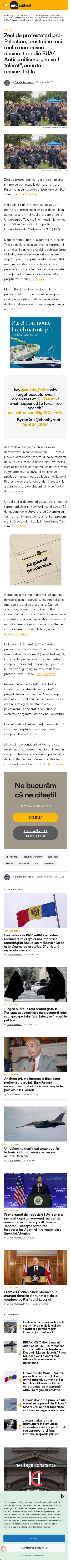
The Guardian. (27, 194)
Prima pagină (10, 15)
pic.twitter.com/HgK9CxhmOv (35, 412)
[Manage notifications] (3, 1548)
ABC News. (19, 526)
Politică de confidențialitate (32, 1555)
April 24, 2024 (35, 424)
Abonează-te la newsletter (36, 833)
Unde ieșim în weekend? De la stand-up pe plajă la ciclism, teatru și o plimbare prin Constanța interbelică (43, 1327)
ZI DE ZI (17, 931)
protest (10, 863)
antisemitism (12, 857)
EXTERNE (25, 15)
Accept (34, 1538)
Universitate (49, 863)
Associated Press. (16, 634)
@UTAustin (47, 398)
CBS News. (36, 279)
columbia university (33, 857)
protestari (24, 863)
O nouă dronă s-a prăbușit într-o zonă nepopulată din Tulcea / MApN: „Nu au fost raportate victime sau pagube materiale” (45, 1405)
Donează (35, 817)
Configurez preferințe (34, 1547)
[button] (63, 1495)
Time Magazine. (45, 674)
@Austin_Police (35, 389)
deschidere (53, 857)
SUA (36, 863)
